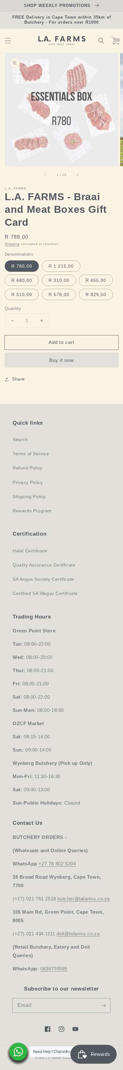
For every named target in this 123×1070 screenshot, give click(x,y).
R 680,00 (21, 280)
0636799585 (53, 968)
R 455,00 (95, 280)
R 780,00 (21, 266)
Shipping (12, 244)
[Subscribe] (103, 1005)
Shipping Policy (29, 496)
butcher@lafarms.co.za (83, 898)
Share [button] (18, 378)
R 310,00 (59, 280)
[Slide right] (77, 175)
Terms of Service (31, 453)
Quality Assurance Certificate (44, 564)
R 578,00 (59, 294)
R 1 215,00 (61, 266)
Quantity (13, 308)
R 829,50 (95, 294)
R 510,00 (21, 294)
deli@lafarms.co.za (78, 933)
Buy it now (61, 360)
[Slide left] (46, 175)
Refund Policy (28, 467)
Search (20, 439)
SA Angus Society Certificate (43, 579)
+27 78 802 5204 (57, 863)
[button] (8, 41)
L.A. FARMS (54, 1058)
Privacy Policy (28, 482)
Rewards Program (32, 510)
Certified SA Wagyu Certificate (45, 593)
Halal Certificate (30, 550)
